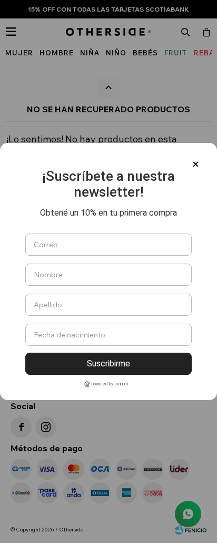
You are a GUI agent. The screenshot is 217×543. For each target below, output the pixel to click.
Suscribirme (108, 363)
